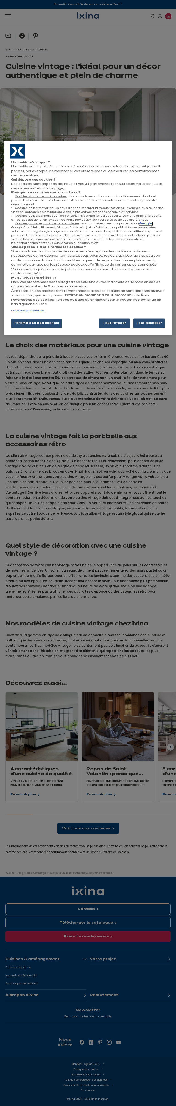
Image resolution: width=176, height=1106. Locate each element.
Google (145, 223)
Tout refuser (114, 323)
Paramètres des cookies (36, 323)
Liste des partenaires (28, 310)
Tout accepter (149, 323)
